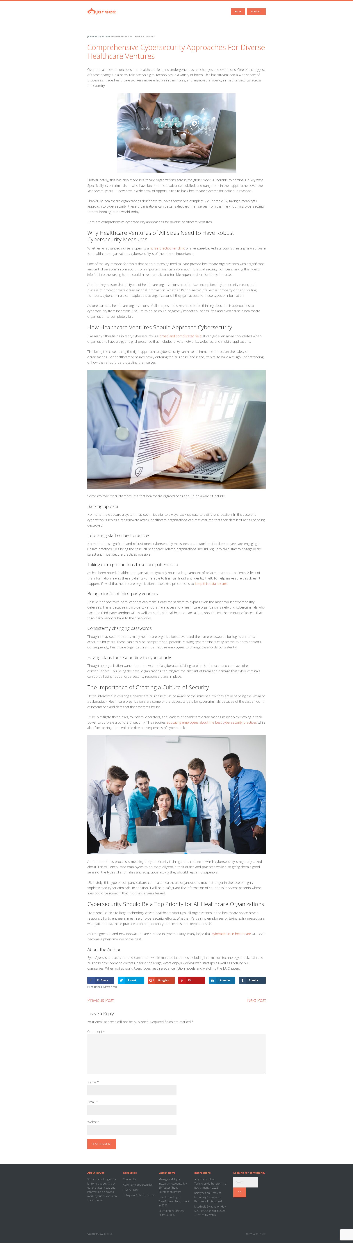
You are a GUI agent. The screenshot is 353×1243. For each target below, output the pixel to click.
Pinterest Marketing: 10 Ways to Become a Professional (208, 1197)
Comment (96, 1031)
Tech (114, 987)
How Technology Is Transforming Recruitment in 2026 (174, 1201)
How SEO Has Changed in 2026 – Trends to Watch (210, 1211)
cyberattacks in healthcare (231, 934)
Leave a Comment (144, 36)
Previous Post (100, 1000)
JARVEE (109, 1233)
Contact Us (129, 1179)
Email (92, 1102)
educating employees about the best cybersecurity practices (212, 722)
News (106, 987)
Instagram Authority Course (139, 1195)
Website (93, 1122)
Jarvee (101, 8)
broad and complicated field (180, 336)
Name (93, 1082)
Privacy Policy (130, 1190)
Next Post (256, 1000)
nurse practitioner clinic (167, 248)
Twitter (262, 1233)
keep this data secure (211, 583)
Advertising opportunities (138, 1184)
